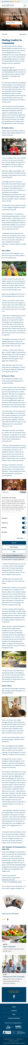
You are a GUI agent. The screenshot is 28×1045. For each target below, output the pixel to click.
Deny (14, 551)
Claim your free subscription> (10, 913)
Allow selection (14, 547)
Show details (20, 538)
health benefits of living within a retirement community (11, 879)
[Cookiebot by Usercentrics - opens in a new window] (20, 492)
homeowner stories (15, 882)
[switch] (24, 523)
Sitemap (23, 1043)
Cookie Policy (19, 1039)
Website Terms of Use (9, 1039)
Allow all (14, 542)
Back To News (11, 22)
